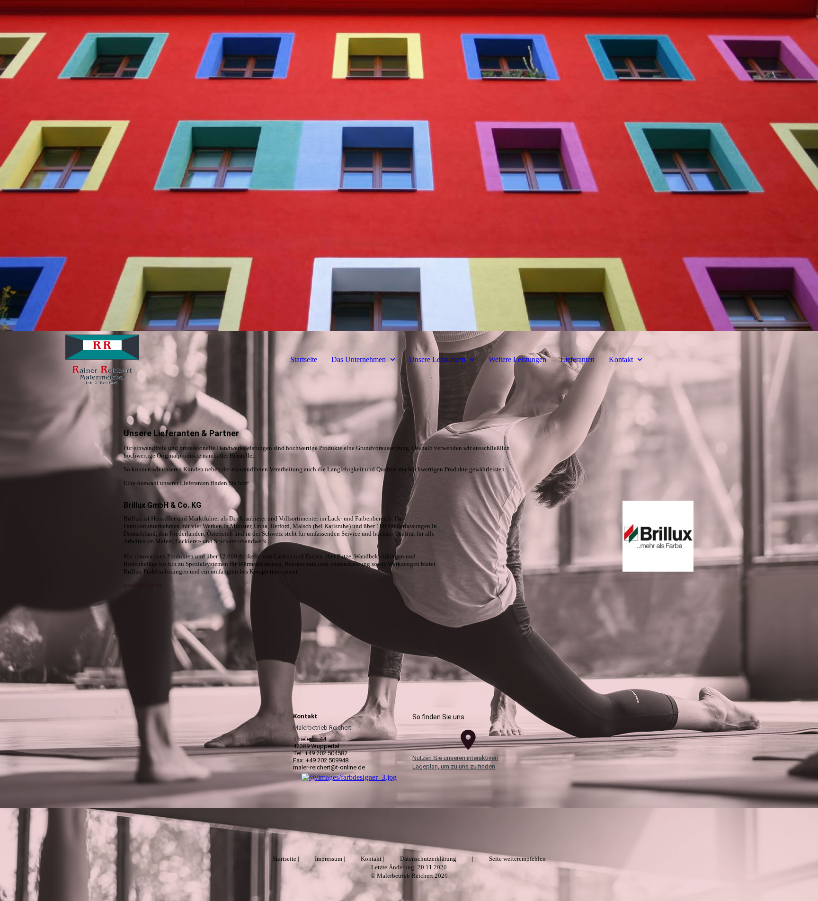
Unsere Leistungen (437, 359)
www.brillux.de (143, 585)
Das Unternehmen (358, 359)
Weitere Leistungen (517, 359)
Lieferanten (577, 359)
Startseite (303, 359)
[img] (409, 165)
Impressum (328, 858)
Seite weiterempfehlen (517, 858)
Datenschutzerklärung (428, 858)
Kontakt (621, 359)
